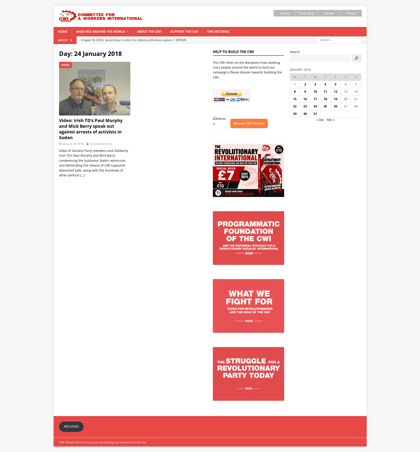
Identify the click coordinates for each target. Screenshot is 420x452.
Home (62, 31)
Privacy (351, 13)
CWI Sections (218, 31)
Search (295, 52)
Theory (285, 13)
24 (315, 106)
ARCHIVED (71, 426)
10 (315, 91)
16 (305, 99)
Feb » (330, 120)
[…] (82, 175)
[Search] (356, 58)
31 (315, 114)
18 (325, 99)
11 (325, 91)
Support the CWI (184, 31)
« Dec (320, 120)
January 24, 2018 (73, 144)
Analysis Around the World (100, 31)
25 (325, 106)
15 (295, 99)
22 (295, 106)
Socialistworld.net (100, 144)
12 (335, 91)
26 (335, 106)
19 (335, 99)
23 (305, 106)
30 (305, 114)
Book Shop (306, 13)
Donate (329, 13)
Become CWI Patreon (249, 123)
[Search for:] (339, 40)
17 (315, 99)
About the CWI (149, 31)
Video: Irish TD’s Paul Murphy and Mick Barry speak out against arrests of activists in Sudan (90, 128)
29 (295, 114)
